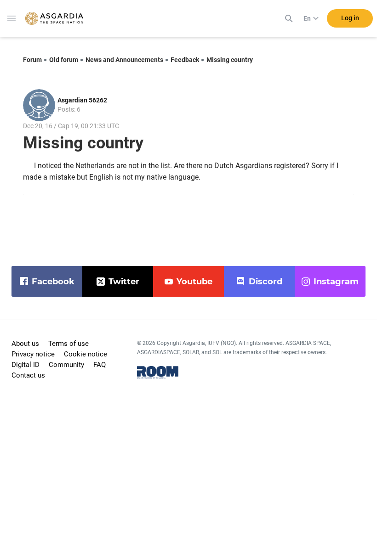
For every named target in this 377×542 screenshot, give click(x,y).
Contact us (28, 375)
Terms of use (68, 343)
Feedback (185, 59)
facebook (53, 282)
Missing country (229, 59)
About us (25, 343)
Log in (350, 18)
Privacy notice (33, 354)
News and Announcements (124, 59)
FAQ (99, 365)
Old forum (63, 59)
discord (265, 282)
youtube (194, 282)
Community (66, 365)
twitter (124, 282)
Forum (32, 59)
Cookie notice (85, 354)
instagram (336, 282)
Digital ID (25, 365)
